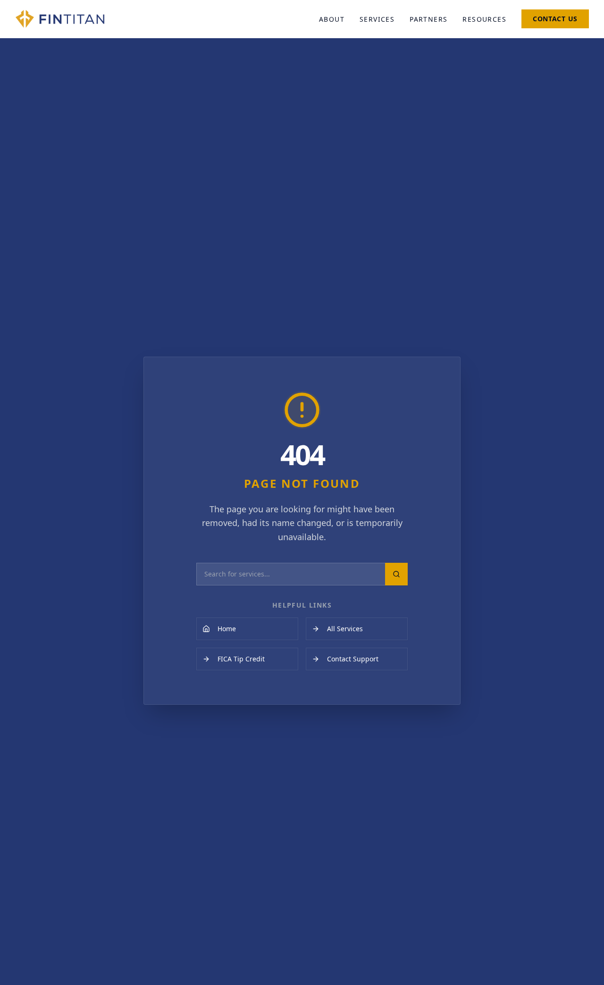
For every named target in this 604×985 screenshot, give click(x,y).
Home (227, 628)
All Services (345, 628)
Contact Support (352, 658)
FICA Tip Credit (241, 658)
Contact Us (555, 18)
